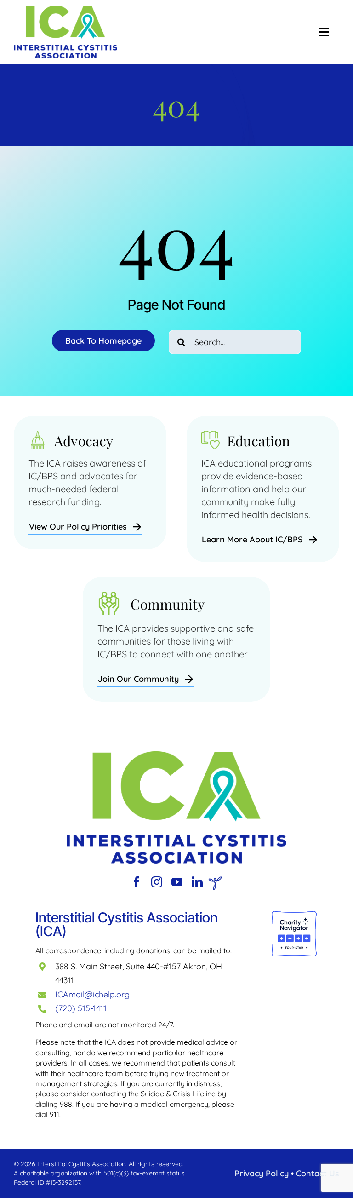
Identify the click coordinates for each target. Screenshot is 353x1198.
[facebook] (136, 881)
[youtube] (176, 881)
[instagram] (156, 881)
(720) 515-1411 (81, 1008)
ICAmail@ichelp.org (92, 994)
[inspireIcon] (215, 881)
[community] (176, 755)
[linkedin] (197, 881)
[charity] (294, 915)
